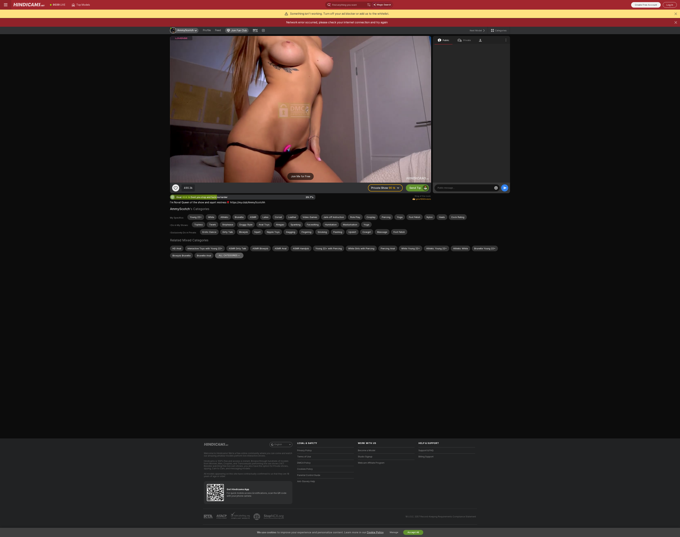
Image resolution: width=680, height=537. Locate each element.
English (278, 444)
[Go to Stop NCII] (274, 517)
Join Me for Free (300, 176)
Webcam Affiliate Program (371, 463)
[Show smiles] (496, 188)
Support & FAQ (426, 450)
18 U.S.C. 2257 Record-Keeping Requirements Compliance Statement (440, 516)
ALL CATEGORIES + (229, 255)
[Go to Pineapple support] (257, 516)
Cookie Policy (375, 532)
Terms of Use (304, 456)
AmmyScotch (180, 209)
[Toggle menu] (5, 5)
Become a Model (366, 450)
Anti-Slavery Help (306, 481)
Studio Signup (365, 456)
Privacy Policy (304, 450)
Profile (207, 30)
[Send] (504, 187)
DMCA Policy (304, 463)
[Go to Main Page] (29, 5)
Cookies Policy (305, 469)
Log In (670, 5)
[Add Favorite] (175, 187)
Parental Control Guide (308, 475)
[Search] (368, 4)
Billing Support (426, 456)
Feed (218, 30)
